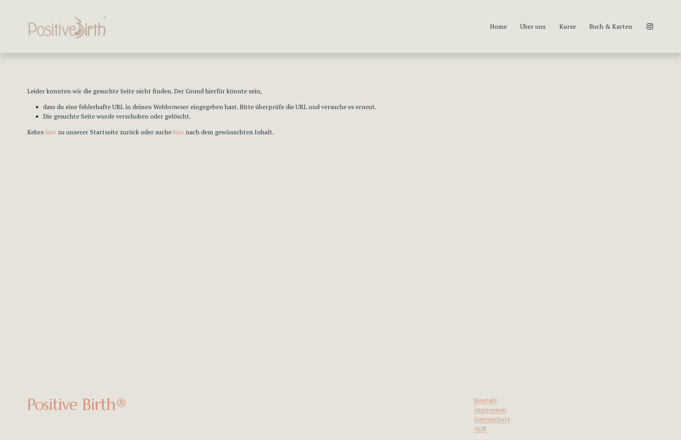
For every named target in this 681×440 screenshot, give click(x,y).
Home (498, 26)
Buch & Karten (610, 26)
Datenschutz (492, 419)
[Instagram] (650, 26)
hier (50, 132)
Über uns (532, 26)
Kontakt (485, 400)
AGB (480, 428)
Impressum (490, 409)
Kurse (567, 26)
